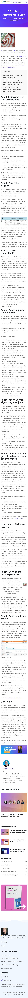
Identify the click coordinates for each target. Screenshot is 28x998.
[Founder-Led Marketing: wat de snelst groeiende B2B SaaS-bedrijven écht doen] (5, 832)
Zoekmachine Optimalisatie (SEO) (17, 52)
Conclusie (5, 93)
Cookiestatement (18, 994)
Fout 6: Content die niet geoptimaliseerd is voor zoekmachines (13, 85)
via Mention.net (15, 396)
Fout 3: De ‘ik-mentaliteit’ (9, 79)
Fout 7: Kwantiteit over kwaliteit (10, 87)
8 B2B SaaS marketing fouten (13, 698)
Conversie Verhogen (6, 868)
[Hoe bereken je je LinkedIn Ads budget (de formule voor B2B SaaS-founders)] (5, 851)
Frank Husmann (8, 50)
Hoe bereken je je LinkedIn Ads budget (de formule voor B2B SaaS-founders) (17, 851)
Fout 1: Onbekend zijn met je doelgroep (12, 75)
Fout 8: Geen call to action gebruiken (12, 89)
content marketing (19, 56)
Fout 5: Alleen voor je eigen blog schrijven (13, 82)
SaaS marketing (21, 984)
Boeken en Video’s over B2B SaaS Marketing (12, 961)
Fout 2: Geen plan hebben (9, 77)
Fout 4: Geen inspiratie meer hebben (11, 81)
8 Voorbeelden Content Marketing (9, 965)
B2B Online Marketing (13, 18)
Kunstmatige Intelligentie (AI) (8, 871)
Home (4, 18)
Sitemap (23, 992)
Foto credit (24, 589)
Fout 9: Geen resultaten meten (10, 91)
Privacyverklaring (9, 994)
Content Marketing (5, 52)
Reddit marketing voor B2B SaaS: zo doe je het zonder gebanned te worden (18, 841)
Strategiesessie (17, 2)
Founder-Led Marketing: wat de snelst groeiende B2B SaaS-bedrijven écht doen (18, 832)
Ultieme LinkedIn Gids (6, 968)
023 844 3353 (7, 980)
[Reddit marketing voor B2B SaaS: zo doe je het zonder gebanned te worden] (5, 842)
